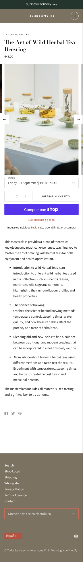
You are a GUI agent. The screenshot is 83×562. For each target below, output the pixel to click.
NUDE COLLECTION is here (41, 4)
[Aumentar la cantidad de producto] (9, 196)
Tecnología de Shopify (64, 550)
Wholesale (11, 483)
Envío (34, 227)
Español (11, 535)
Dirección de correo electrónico (27, 508)
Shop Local (12, 471)
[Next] (78, 119)
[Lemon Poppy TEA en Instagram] (76, 537)
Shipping (10, 477)
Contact (9, 501)
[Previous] (4, 119)
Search (9, 465)
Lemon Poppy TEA (16, 34)
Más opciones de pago (41, 220)
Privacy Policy (14, 489)
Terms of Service (15, 495)
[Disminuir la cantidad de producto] (25, 196)
